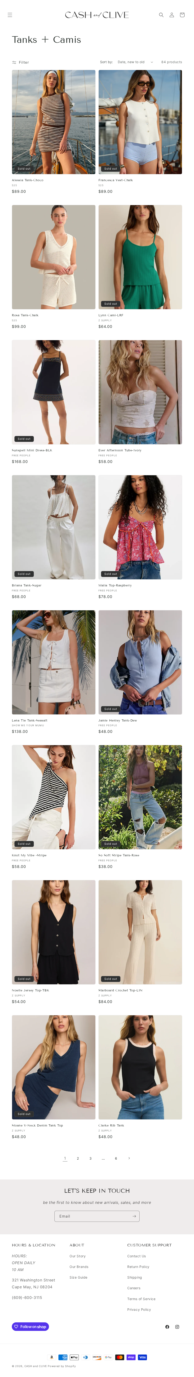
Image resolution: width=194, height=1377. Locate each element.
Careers (133, 1288)
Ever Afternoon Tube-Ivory (120, 450)
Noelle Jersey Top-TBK (30, 990)
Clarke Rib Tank (111, 1125)
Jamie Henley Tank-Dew (117, 720)
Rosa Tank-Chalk (25, 315)
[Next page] (129, 1158)
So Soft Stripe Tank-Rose (118, 855)
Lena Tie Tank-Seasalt (30, 720)
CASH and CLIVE (36, 1366)
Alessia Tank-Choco (28, 180)
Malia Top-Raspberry (115, 585)
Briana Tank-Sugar (26, 585)
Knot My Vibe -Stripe (29, 855)
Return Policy (138, 1267)
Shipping (134, 1277)
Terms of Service (141, 1299)
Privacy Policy (139, 1309)
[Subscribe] (134, 1216)
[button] (10, 15)
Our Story (78, 1256)
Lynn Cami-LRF (110, 315)
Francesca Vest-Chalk (115, 180)
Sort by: (106, 62)
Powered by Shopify (62, 1366)
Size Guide (79, 1277)
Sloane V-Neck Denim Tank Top (37, 1125)
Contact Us (136, 1256)
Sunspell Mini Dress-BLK (32, 450)
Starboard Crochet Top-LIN (120, 990)
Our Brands (79, 1267)
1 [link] (65, 1158)
